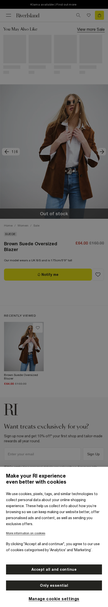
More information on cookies (25, 533)
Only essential (54, 585)
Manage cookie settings (54, 598)
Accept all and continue (54, 569)
